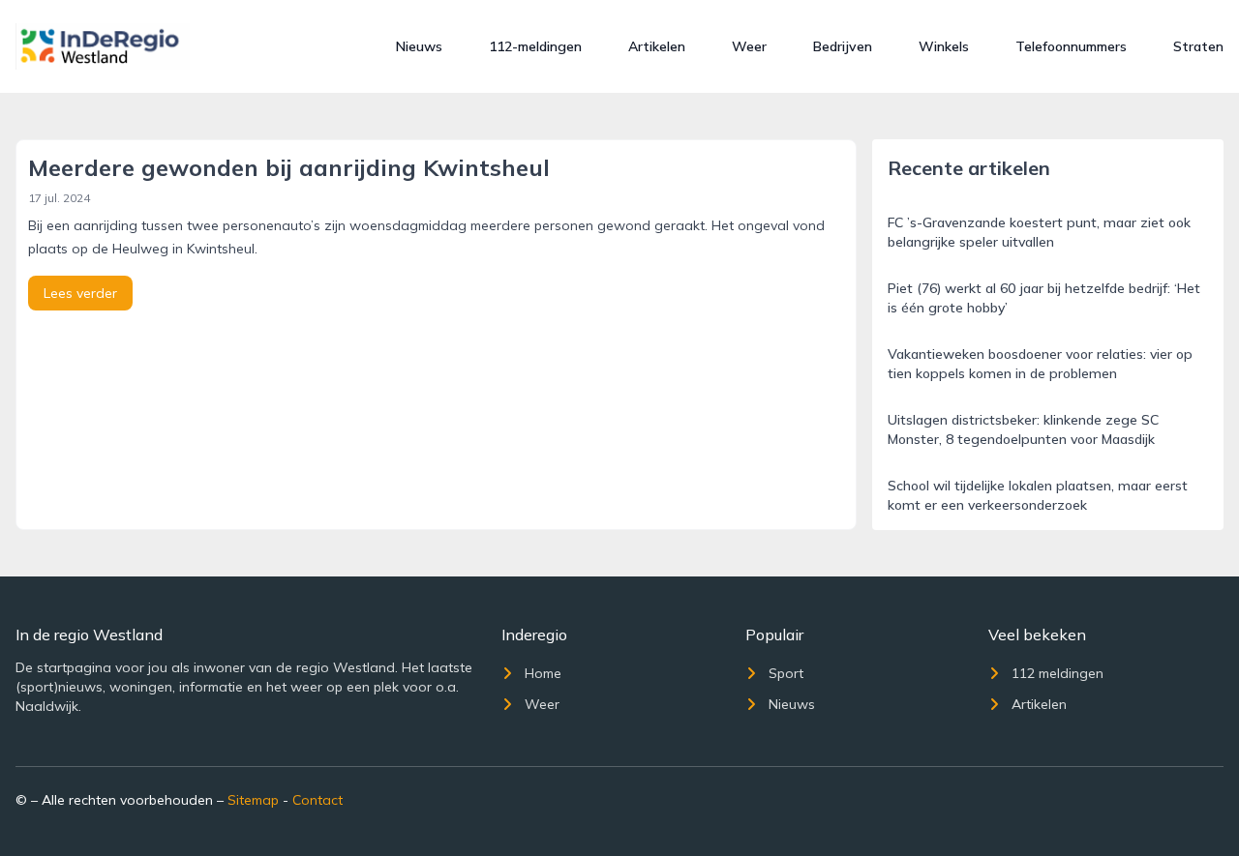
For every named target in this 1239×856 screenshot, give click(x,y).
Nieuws (419, 46)
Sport (786, 673)
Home (543, 673)
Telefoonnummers (1071, 46)
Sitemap (253, 800)
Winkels (944, 46)
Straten (1198, 46)
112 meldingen (1057, 673)
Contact (317, 800)
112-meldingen (535, 46)
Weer (749, 46)
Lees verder (80, 293)
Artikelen (656, 46)
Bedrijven (842, 46)
